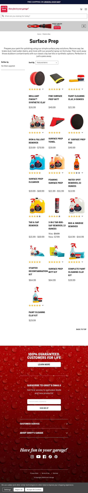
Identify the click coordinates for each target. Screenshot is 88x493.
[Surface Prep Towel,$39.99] (57, 122)
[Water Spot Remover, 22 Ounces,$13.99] (77, 162)
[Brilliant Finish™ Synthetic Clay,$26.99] (37, 78)
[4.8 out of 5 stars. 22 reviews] (55, 133)
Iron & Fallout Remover (37, 141)
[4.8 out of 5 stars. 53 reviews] (35, 305)
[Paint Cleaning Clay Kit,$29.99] (37, 294)
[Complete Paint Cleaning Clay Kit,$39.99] (77, 251)
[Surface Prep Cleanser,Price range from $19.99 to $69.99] (37, 162)
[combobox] (44, 16)
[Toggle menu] (85, 9)
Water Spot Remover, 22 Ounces (74, 183)
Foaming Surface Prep (56, 181)
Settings (7, 489)
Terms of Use (45, 473)
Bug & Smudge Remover (75, 225)
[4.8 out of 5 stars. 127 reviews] (74, 89)
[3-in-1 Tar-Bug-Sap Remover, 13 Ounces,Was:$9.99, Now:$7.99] (57, 205)
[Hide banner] (84, 26)
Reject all (18, 489)
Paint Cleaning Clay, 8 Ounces (76, 98)
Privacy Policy (34, 473)
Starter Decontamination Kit (37, 271)
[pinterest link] (56, 456)
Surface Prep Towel (56, 140)
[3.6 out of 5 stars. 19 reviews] (35, 216)
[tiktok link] (50, 457)
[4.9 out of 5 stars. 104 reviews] (35, 133)
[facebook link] (44, 456)
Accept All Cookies (34, 489)
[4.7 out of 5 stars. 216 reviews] (74, 216)
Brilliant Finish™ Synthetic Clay (37, 99)
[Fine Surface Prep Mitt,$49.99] (57, 78)
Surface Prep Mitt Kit (56, 270)
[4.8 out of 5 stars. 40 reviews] (74, 133)
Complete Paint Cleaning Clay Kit (76, 272)
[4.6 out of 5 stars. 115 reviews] (55, 89)
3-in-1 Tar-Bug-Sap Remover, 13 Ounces (57, 225)
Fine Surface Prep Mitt (55, 98)
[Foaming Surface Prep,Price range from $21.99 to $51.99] (57, 162)
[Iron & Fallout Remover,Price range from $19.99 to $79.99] (37, 122)
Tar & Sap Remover (34, 224)
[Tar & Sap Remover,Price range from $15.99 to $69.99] (37, 205)
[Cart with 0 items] (81, 9)
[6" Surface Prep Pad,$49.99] (77, 122)
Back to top (81, 329)
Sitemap (55, 473)
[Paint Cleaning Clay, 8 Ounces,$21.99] (77, 78)
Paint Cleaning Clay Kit (37, 314)
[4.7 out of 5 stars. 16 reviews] (35, 173)
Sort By (31, 62)
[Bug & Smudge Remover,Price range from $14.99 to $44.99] (77, 205)
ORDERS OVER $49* (52, 2)
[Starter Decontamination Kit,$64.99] (37, 251)
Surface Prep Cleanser (36, 180)
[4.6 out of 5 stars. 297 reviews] (35, 89)
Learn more (44, 364)
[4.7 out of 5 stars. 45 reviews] (55, 173)
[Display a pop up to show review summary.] (43, 89)
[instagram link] (32, 457)
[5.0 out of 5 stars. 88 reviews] (74, 262)
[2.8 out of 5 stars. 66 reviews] (74, 173)
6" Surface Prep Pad (76, 141)
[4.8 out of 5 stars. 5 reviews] (35, 262)
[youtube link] (38, 457)
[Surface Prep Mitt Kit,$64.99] (57, 251)
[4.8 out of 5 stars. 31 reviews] (55, 262)
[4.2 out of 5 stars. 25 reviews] (55, 216)
